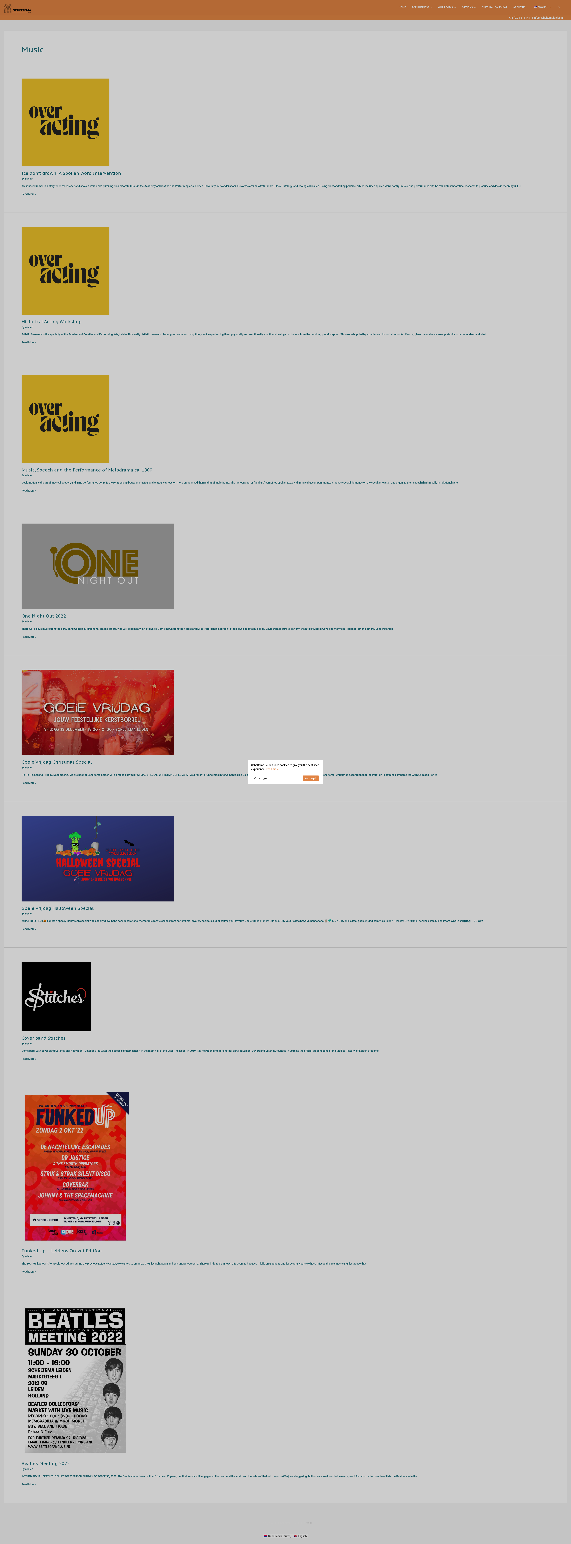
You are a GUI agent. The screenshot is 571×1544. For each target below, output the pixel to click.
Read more (272, 769)
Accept (311, 778)
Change (260, 778)
